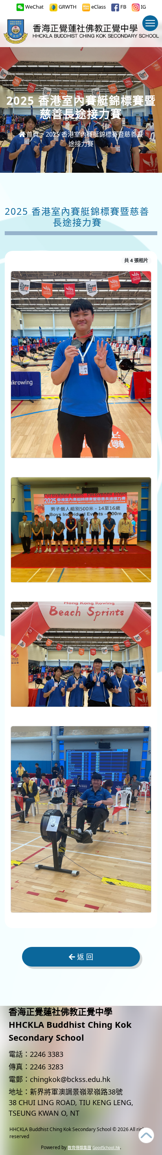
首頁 (32, 134)
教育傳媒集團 (79, 1147)
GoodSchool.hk (106, 1147)
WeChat (34, 6)
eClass (98, 6)
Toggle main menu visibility (150, 23)
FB (122, 6)
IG (143, 6)
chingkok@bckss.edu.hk (70, 1079)
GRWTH (67, 6)
